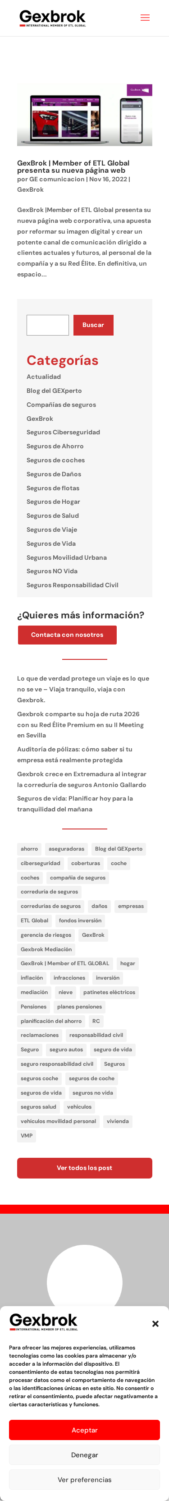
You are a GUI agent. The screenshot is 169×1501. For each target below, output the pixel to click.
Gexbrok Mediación (46, 949)
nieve (66, 992)
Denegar (84, 1455)
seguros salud (38, 1106)
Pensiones (33, 1006)
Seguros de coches (56, 460)
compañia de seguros (77, 877)
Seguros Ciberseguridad (63, 432)
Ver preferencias (85, 1479)
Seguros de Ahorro (55, 446)
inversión (107, 977)
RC (96, 1021)
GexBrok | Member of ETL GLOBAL (65, 963)
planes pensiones (79, 1006)
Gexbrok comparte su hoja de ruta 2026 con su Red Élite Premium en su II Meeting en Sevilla (80, 725)
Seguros (114, 1064)
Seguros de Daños (54, 474)
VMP (26, 1135)
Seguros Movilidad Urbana (67, 557)
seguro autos (66, 1049)
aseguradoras (66, 848)
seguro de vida (113, 1049)
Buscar (93, 325)
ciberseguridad (40, 863)
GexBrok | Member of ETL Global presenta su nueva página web (73, 166)
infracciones (69, 977)
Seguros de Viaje (52, 529)
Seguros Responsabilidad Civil (73, 585)
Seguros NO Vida (52, 571)
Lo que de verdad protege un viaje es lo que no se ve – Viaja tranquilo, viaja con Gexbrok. (83, 689)
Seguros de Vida (51, 543)
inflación (32, 977)
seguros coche (39, 1078)
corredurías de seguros (51, 906)
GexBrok (30, 189)
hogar (127, 963)
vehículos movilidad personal (58, 1121)
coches (30, 877)
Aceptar (85, 1430)
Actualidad (44, 377)
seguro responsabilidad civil (57, 1064)
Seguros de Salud (53, 515)
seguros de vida (41, 1092)
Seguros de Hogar (53, 501)
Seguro (30, 1049)
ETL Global (34, 920)
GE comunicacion (57, 179)
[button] (155, 1323)
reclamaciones (40, 1035)
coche (119, 863)
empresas (131, 906)
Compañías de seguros (61, 405)
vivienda (118, 1121)
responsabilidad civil (96, 1035)
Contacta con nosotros (67, 635)
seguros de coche (91, 1078)
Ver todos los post (84, 1168)
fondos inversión (80, 920)
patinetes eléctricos (109, 992)
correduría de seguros (49, 891)
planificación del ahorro (51, 1021)
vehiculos (79, 1106)
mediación (34, 992)
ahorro (29, 848)
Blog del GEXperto (54, 391)
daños (99, 906)
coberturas (85, 863)
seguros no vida (93, 1092)
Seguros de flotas (53, 488)
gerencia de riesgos (46, 935)
